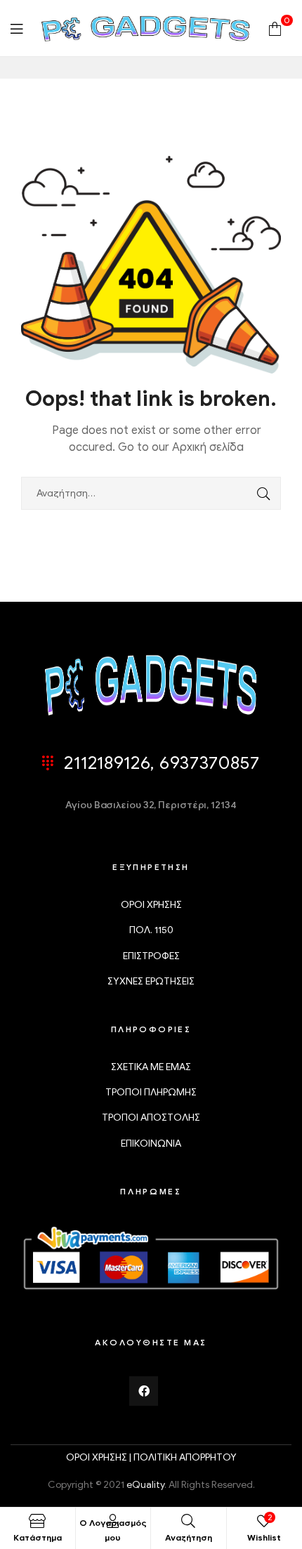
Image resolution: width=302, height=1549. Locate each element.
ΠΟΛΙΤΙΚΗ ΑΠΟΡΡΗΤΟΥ (185, 1457)
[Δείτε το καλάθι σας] (275, 28)
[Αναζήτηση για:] (151, 493)
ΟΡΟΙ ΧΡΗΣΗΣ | (99, 1457)
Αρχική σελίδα (208, 447)
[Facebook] (144, 1391)
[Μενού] (16, 28)
